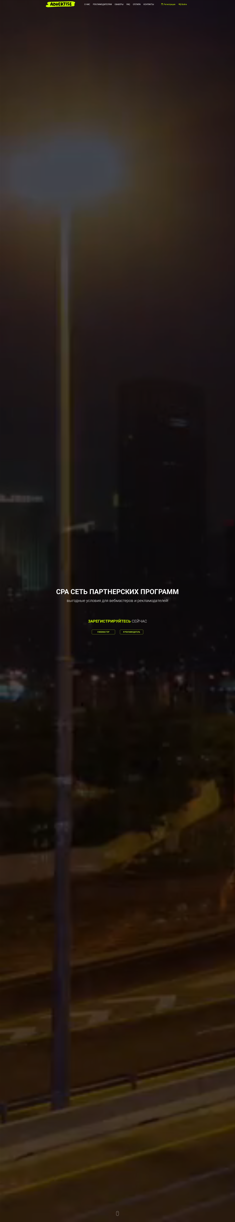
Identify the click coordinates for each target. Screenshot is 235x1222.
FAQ (128, 4)
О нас (87, 4)
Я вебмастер (103, 632)
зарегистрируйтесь (109, 621)
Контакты (148, 4)
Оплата (137, 4)
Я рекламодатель (131, 632)
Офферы (119, 4)
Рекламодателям (102, 4)
